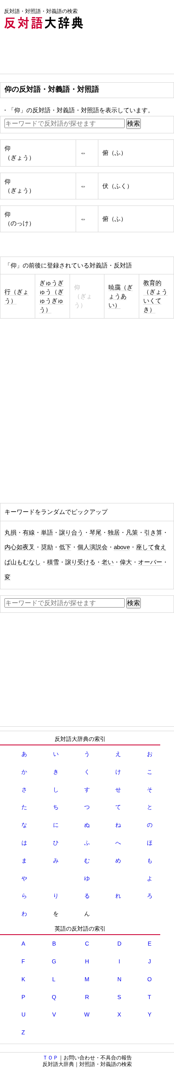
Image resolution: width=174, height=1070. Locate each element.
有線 (29, 532)
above (122, 547)
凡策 (132, 532)
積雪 (53, 562)
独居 (114, 532)
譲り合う (71, 532)
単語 (47, 532)
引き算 (153, 532)
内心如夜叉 (19, 547)
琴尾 (95, 532)
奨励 (47, 547)
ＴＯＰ (50, 1058)
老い (108, 562)
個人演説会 (92, 547)
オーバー (150, 562)
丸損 (10, 532)
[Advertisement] (64, 53)
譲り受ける (80, 562)
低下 (65, 547)
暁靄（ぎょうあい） (120, 296)
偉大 (126, 562)
